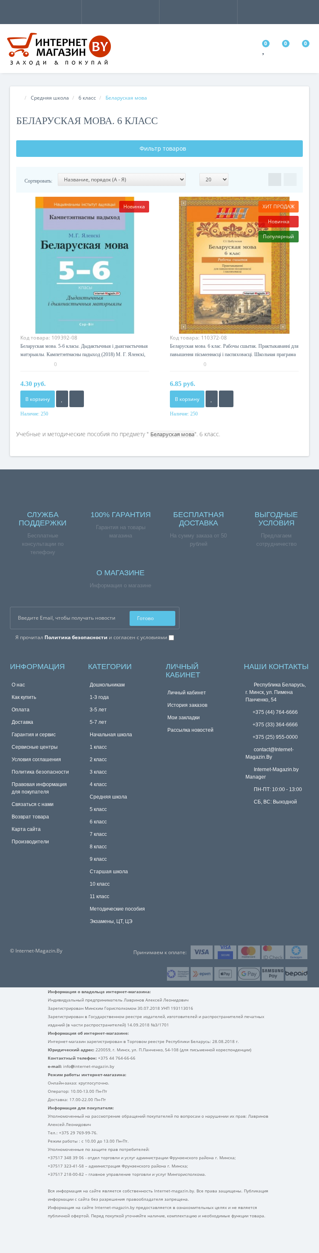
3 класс (98, 772)
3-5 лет (98, 710)
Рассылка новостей (190, 730)
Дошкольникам (107, 685)
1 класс (98, 747)
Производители (30, 842)
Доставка (22, 722)
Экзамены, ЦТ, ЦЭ (111, 921)
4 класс (98, 784)
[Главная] (18, 97)
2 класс (98, 759)
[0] (264, 50)
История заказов (187, 705)
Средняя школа (108, 797)
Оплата (20, 710)
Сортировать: (38, 181)
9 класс (98, 859)
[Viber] (263, 815)
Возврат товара (30, 817)
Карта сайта (26, 829)
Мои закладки (183, 718)
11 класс (99, 896)
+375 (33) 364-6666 (275, 725)
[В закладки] (62, 399)
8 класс (98, 847)
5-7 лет (98, 722)
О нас (18, 685)
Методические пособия (117, 909)
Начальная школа (111, 735)
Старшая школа (109, 871)
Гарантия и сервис (34, 735)
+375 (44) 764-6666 (275, 712)
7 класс (98, 834)
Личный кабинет (186, 693)
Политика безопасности (40, 772)
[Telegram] (249, 815)
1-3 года (99, 697)
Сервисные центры (35, 747)
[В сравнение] (76, 399)
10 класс (100, 884)
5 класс (98, 809)
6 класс (98, 822)
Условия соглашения (36, 759)
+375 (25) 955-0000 (275, 737)
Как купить (24, 697)
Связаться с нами (33, 804)
